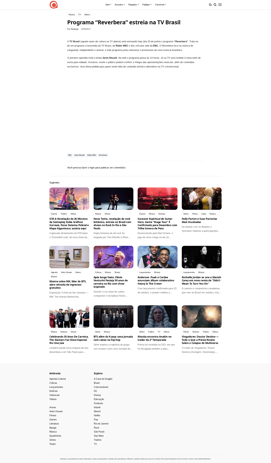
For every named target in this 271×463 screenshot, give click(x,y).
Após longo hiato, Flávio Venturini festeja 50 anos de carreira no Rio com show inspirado (111, 282)
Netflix (97, 415)
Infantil (97, 407)
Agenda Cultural (57, 379)
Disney (97, 395)
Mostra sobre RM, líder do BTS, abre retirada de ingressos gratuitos (67, 284)
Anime (52, 407)
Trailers (97, 440)
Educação (99, 399)
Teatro (52, 444)
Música (53, 432)
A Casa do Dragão (103, 379)
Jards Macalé (79, 155)
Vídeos (52, 399)
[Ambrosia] (53, 4)
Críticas (53, 383)
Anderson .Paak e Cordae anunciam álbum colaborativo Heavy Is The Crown (156, 280)
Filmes (52, 415)
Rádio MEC (91, 155)
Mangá (52, 428)
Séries (52, 440)
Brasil (97, 383)
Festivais (98, 403)
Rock (96, 428)
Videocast (54, 395)
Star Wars (99, 436)
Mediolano (207, 459)
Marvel (97, 411)
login (92, 167)
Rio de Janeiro (101, 423)
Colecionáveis (101, 387)
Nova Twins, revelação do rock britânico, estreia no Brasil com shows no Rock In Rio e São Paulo (112, 223)
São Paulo (99, 432)
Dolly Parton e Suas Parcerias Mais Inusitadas (199, 220)
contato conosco (188, 459)
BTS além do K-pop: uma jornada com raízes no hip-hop (113, 338)
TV (95, 444)
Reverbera (103, 155)
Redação (74, 29)
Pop (96, 419)
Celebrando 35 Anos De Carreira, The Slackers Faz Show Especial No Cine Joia (68, 340)
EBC (70, 155)
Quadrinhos (55, 436)
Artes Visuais (56, 411)
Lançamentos (56, 387)
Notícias (53, 391)
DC (95, 391)
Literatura (54, 423)
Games (53, 419)
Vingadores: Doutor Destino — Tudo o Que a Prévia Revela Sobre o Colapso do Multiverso (200, 340)
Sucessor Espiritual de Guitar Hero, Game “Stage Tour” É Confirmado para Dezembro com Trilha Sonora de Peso (157, 223)
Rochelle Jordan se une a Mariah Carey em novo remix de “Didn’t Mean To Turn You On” (201, 280)
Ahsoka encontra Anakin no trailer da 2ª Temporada (154, 338)
